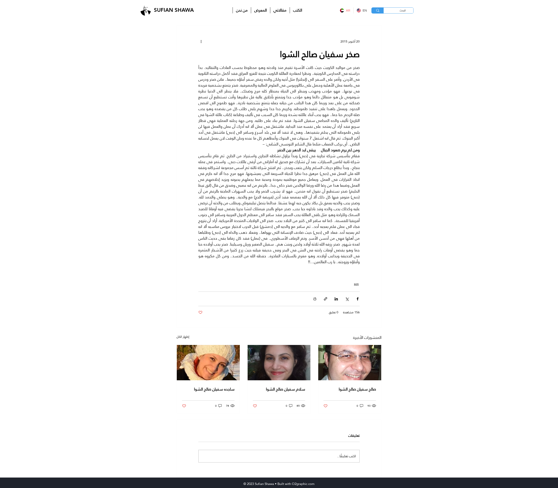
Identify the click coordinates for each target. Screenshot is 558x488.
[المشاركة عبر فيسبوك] (358, 299)
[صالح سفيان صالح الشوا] (349, 362)
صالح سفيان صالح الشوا (357, 389)
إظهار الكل (183, 337)
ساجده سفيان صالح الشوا (214, 389)
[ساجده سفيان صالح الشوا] (208, 362)
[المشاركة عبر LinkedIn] (336, 299)
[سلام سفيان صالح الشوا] (279, 362)
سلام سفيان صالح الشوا (285, 389)
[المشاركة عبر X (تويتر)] (347, 299)
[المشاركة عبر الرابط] (325, 299)
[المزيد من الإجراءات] (201, 41)
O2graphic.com (303, 484)
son (356, 284)
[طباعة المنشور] (315, 299)
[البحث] (378, 10)
